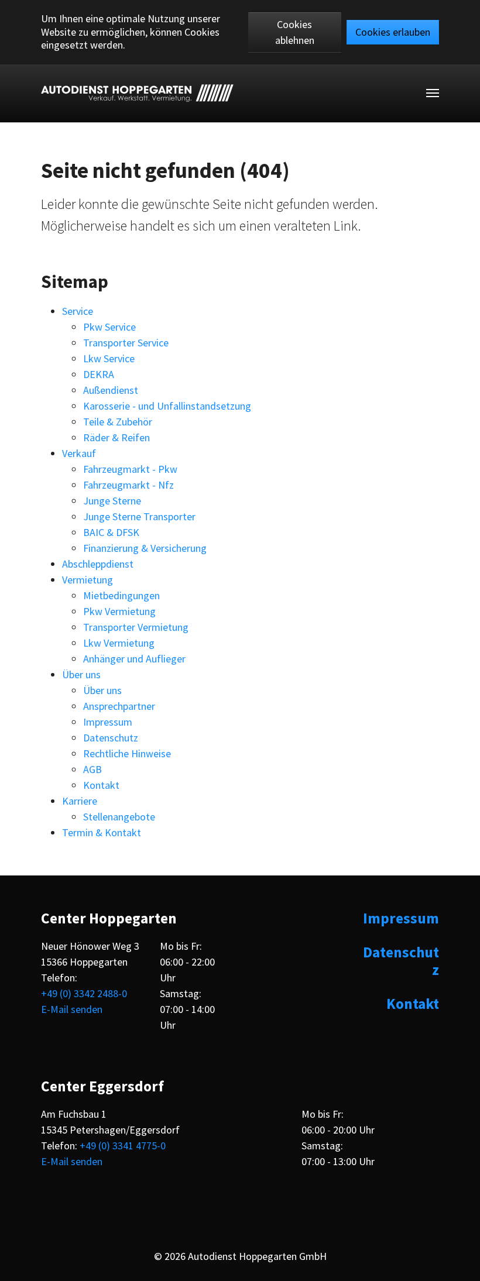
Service (77, 311)
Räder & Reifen (116, 437)
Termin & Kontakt (101, 832)
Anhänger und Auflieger (134, 658)
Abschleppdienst (97, 564)
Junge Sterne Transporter (139, 516)
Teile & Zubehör (117, 421)
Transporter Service (126, 342)
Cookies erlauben (392, 32)
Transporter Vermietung (135, 627)
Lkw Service (109, 358)
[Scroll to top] (461, 1262)
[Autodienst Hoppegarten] (137, 93)
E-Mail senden (71, 1009)
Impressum (107, 722)
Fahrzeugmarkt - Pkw (130, 469)
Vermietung (87, 579)
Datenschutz (110, 737)
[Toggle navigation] (432, 93)
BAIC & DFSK (111, 532)
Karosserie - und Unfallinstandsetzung (167, 406)
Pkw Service (109, 327)
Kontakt (101, 785)
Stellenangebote (119, 816)
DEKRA (98, 374)
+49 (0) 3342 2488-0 (84, 993)
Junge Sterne (112, 500)
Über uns (81, 674)
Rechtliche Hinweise (127, 753)
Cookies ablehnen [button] (294, 32)
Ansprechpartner (119, 706)
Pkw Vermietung (119, 611)
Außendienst (110, 390)
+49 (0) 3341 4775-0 (123, 1145)
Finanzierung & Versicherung (145, 548)
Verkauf (79, 453)
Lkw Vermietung (119, 643)
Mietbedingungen (121, 595)
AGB (92, 769)
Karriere (79, 801)
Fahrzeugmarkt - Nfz (128, 485)
